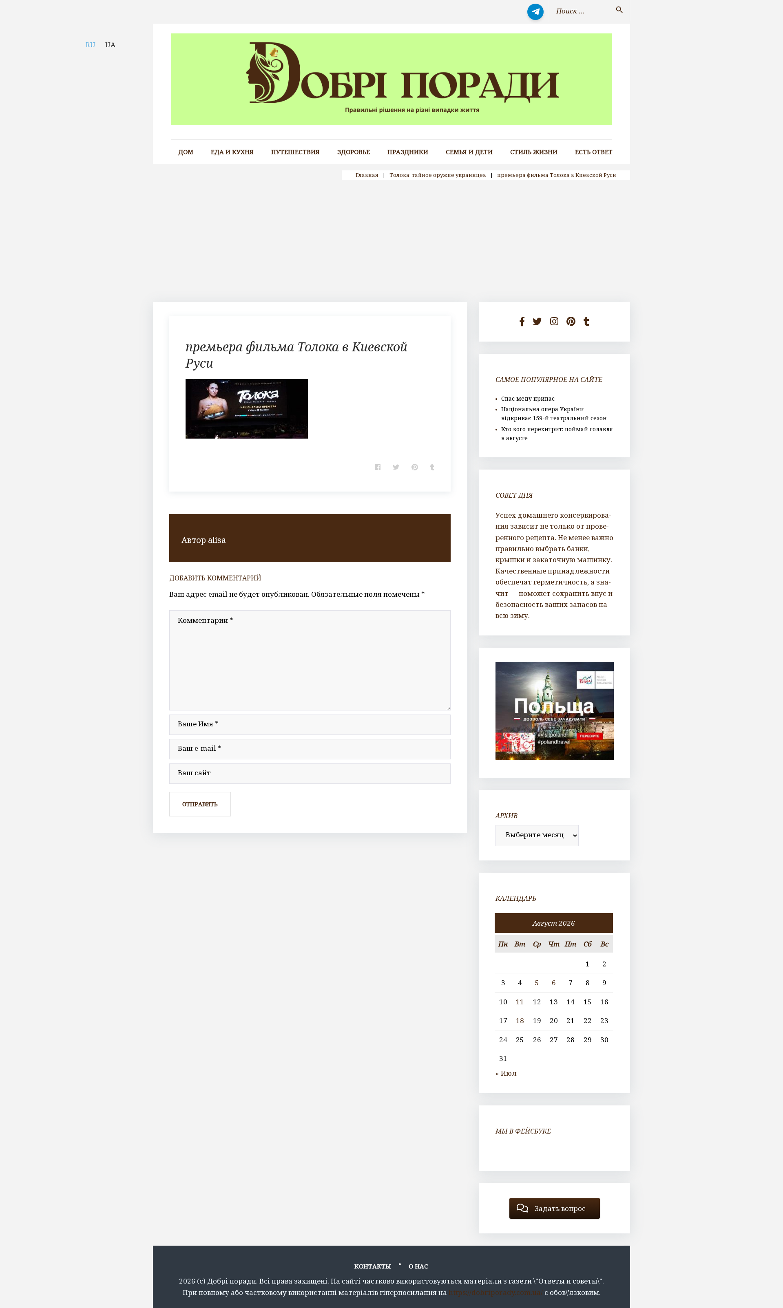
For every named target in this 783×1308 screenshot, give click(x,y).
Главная (367, 175)
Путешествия (295, 152)
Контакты (372, 1266)
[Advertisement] (391, 241)
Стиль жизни (533, 152)
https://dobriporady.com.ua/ (496, 1292)
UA (110, 44)
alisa (217, 539)
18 (520, 1020)
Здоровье (353, 152)
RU (90, 44)
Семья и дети (469, 152)
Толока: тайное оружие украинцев (437, 175)
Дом (185, 152)
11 (520, 1001)
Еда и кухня (232, 152)
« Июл (506, 1073)
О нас (418, 1266)
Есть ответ (594, 152)
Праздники (407, 152)
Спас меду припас (528, 398)
